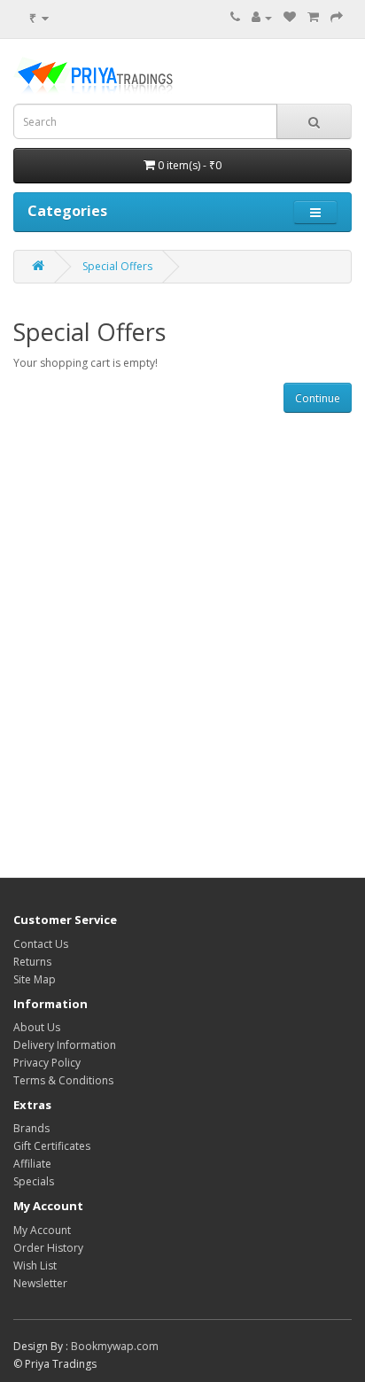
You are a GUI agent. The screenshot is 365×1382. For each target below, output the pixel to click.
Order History (48, 1247)
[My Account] (262, 17)
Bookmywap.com (115, 1346)
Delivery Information (64, 1044)
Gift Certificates (51, 1145)
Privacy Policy (47, 1062)
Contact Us (40, 943)
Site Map (34, 979)
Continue (317, 398)
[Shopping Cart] (313, 17)
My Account (42, 1230)
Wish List (35, 1265)
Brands (31, 1128)
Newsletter (40, 1283)
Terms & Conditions (63, 1080)
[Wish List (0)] (289, 17)
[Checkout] (336, 17)
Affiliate (32, 1163)
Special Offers (117, 266)
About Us (36, 1027)
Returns (32, 961)
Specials (33, 1181)
